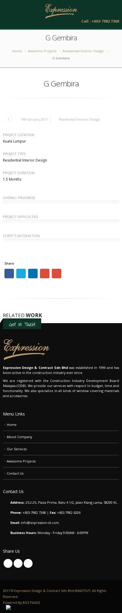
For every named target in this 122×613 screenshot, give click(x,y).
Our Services (17, 449)
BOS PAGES (31, 602)
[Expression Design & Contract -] (61, 11)
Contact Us (15, 473)
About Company (19, 437)
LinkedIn (33, 273)
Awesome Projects (21, 461)
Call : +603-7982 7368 (100, 21)
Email (56, 273)
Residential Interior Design (79, 119)
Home (12, 424)
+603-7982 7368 (34, 512)
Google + (44, 273)
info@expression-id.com (40, 522)
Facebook (9, 273)
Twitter (21, 273)
